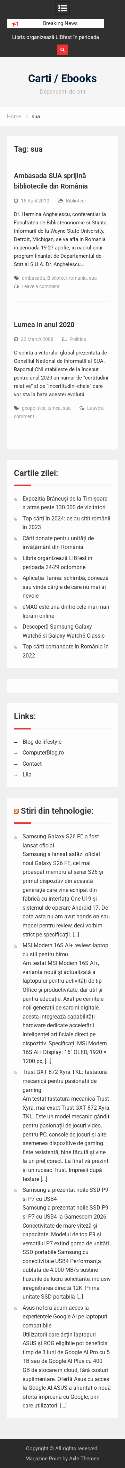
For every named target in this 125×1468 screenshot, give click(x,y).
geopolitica (33, 408)
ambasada (33, 278)
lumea (54, 408)
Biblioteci (75, 201)
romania (78, 278)
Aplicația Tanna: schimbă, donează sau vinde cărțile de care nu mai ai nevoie (66, 587)
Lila (27, 774)
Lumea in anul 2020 (44, 324)
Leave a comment (41, 286)
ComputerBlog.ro (43, 752)
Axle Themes (84, 1458)
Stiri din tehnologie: (57, 811)
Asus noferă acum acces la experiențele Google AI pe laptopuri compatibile (65, 1317)
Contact (32, 763)
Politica (78, 339)
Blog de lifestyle (42, 742)
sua (93, 278)
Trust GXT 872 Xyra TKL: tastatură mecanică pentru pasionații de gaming (65, 1081)
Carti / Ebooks (62, 78)
